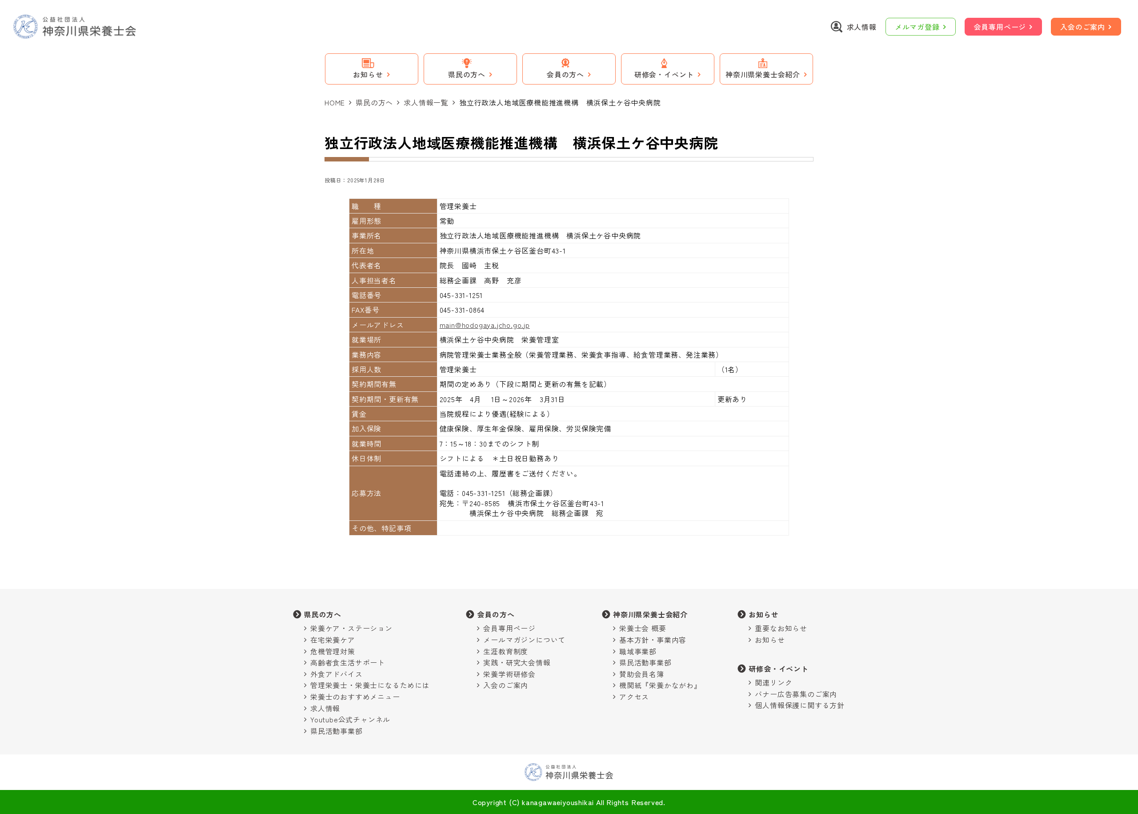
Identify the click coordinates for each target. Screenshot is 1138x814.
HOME (335, 102)
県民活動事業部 (336, 730)
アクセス (634, 696)
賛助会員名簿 (641, 674)
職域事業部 (638, 651)
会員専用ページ (1000, 26)
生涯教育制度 (505, 651)
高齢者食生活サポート (347, 662)
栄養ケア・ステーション (351, 628)
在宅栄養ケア (332, 639)
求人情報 (325, 708)
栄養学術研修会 (509, 674)
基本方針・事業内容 (652, 639)
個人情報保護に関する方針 (800, 705)
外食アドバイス (336, 674)
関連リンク (773, 682)
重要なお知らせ (781, 628)
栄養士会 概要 (642, 628)
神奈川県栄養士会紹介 (650, 614)
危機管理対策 (332, 651)
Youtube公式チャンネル (350, 719)
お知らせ (763, 614)
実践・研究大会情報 (516, 662)
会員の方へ (495, 614)
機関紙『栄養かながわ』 (660, 685)
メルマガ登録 (917, 26)
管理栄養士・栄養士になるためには (370, 685)
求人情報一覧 (426, 102)
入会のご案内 (1082, 26)
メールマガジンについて (524, 639)
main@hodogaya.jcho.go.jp (485, 324)
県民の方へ (374, 102)
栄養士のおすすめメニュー (355, 696)
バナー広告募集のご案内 (796, 694)
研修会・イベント (778, 668)
